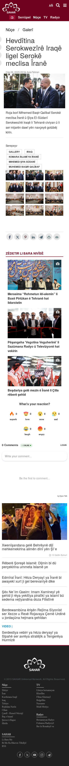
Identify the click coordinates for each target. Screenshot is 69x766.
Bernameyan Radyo (45, 720)
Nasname (40, 703)
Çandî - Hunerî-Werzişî (12, 713)
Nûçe (37, 17)
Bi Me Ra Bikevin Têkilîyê (14, 743)
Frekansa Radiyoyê (45, 723)
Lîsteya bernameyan (45, 690)
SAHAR (12, 8)
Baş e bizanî (7, 716)
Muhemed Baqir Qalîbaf (24, 166)
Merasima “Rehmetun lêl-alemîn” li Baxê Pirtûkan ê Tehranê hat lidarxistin (33, 298)
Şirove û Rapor (9, 720)
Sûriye (5, 690)
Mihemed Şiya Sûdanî (22, 161)
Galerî (28, 29)
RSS (4, 746)
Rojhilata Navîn (9, 706)
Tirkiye (5, 703)
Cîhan (4, 710)
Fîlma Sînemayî (43, 697)
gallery (14, 151)
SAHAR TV (34, 665)
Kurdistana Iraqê (9, 697)
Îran (4, 693)
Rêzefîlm (40, 693)
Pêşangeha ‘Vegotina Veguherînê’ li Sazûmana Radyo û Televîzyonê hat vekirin (33, 346)
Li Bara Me (7, 739)
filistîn (5, 723)
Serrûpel (24, 17)
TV (46, 17)
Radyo (55, 17)
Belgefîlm (40, 700)
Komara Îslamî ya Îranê (24, 156)
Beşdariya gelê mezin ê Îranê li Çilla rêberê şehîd (33, 392)
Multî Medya (42, 706)
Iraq (29, 151)
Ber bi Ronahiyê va (45, 726)
